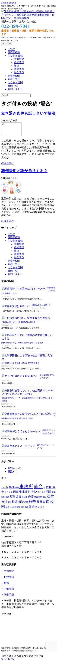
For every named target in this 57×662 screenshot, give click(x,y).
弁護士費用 (14, 79)
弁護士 (24, 497)
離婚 (16, 65)
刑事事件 (25, 491)
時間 (40, 497)
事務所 (26, 486)
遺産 (26, 507)
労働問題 (19, 69)
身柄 (22, 507)
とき (3, 487)
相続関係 (19, 62)
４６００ (40, 507)
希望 (12, 496)
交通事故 (19, 59)
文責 (36, 497)
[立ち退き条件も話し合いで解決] (11, 135)
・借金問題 (7, 594)
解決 (7, 507)
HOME (11, 49)
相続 (14, 501)
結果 (26, 502)
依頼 (49, 487)
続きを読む (7, 163)
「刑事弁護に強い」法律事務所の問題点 (18, 322)
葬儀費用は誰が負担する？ (24, 171)
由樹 (9, 502)
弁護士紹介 (14, 75)
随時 (31, 506)
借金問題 (19, 72)
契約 (7, 497)
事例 (17, 487)
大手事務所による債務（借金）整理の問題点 (20, 363)
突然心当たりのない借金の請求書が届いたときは (22, 343)
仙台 (38, 486)
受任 (43, 492)
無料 (4, 501)
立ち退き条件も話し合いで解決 (28, 113)
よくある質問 (15, 82)
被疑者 (41, 501)
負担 (14, 507)
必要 (31, 496)
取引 (39, 492)
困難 (54, 492)
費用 (18, 507)
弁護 (19, 496)
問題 (49, 491)
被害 (32, 501)
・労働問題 (7, 588)
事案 (10, 471)
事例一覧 (13, 85)
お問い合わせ (15, 89)
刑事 (16, 491)
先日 (6, 492)
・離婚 (5, 583)
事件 (12, 487)
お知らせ (13, 468)
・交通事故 (7, 571)
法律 (50, 496)
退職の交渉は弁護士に (41, 305)
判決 (34, 491)
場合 (3, 497)
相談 (21, 501)
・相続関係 (7, 577)
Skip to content (8, 2)
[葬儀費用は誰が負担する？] (11, 193)
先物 (10, 492)
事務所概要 (14, 52)
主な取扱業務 (15, 55)
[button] (8, 659)
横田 (44, 497)
